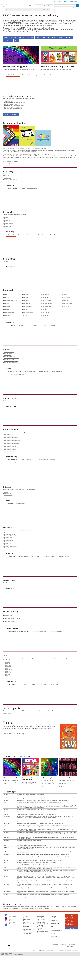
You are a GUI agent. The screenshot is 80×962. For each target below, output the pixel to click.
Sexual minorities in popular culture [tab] (18, 631)
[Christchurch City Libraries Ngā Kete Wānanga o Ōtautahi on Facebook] (6, 915)
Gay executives (26, 295)
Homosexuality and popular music (11, 443)
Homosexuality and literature (10, 439)
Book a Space (54, 9)
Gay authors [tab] (21, 325)
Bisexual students (8, 221)
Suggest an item (26, 919)
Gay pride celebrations (47, 303)
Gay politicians (45, 301)
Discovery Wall (40, 925)
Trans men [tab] (33, 684)
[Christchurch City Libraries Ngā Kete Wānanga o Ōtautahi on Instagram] (6, 920)
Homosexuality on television (10, 451)
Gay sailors (45, 309)
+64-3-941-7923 (69, 924)
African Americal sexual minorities (11, 613)
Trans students (7, 672)
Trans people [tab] (12, 684)
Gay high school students (29, 301)
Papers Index (39, 928)
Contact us (53, 931)
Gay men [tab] (43, 325)
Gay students (45, 313)
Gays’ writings (65, 304)
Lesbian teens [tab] (35, 556)
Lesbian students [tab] (23, 556)
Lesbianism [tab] (11, 556)
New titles (11, 917)
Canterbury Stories (41, 922)
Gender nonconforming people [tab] (50, 75)
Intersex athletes (8, 495)
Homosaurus (8, 906)
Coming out (5, 261)
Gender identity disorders (10, 356)
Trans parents (7, 671)
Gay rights (44, 307)
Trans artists (7, 663)
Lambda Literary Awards (48, 778)
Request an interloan (27, 920)
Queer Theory (6, 582)
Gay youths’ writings (66, 297)
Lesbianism (7, 532)
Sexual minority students (9, 619)
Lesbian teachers (8, 538)
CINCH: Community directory (43, 923)
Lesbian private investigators (10, 535)
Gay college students (9, 310)
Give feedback (54, 936)
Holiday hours (53, 916)
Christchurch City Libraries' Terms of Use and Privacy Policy (65, 944)
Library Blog (11, 919)
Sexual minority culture (9, 621)
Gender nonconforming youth (10, 362)
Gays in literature (65, 300)
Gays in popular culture (67, 303)
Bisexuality (6, 217)
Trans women (7, 674)
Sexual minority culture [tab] (39, 631)
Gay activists (7, 295)
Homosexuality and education (11, 437)
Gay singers (45, 310)
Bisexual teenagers (8, 223)
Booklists (11, 920)
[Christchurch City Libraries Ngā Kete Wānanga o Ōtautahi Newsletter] (6, 925)
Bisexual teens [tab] (42, 235)
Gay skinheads (45, 312)
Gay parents (45, 295)
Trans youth (7, 675)
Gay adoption (7, 298)
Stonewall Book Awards (66, 778)
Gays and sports (65, 298)
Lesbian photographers (9, 534)
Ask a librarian (26, 922)
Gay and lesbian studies (9, 301)
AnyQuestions (54, 934)
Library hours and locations (56, 930)
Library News (12, 922)
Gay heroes (26, 300)
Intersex (6, 492)
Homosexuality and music (10, 442)
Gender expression (8, 353)
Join (3, 9)
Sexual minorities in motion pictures (12, 618)
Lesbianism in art (8, 541)
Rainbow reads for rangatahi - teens (58, 66)
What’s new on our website (42, 931)
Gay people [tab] (11, 325)
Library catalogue (40, 916)
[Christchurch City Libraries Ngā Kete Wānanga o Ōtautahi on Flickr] (6, 918)
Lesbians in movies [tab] (48, 556)
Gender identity (7, 355)
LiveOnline (53, 933)
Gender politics (6, 400)
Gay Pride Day (45, 304)
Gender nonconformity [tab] (14, 371)
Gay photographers (46, 298)
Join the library (26, 916)
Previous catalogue (41, 919)
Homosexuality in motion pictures (11, 448)
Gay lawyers (26, 304)
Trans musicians (8, 669)
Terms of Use (34, 950)
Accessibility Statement (50, 950)
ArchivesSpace (40, 920)
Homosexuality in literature (10, 446)
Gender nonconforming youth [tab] (16, 374)
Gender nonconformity (9, 352)
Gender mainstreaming (9, 359)
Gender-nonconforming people (17, 105)
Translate (76, 948)
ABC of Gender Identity (8, 161)
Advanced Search (76, 7)
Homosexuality (7, 434)
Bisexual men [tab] (30, 235)
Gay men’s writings (27, 310)
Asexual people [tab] (12, 188)
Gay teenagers (45, 315)
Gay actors (6, 297)
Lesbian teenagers (8, 540)
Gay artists (6, 303)
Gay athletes (7, 304)
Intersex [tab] (10, 503)
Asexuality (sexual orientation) (11, 179)
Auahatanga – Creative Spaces (57, 921)
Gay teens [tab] (52, 325)
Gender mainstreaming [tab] (58, 371)
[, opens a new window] (6, 947)
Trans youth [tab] (54, 684)
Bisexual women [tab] (54, 235)
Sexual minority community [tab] (29, 75)
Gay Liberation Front (27, 306)
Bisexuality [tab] (11, 235)
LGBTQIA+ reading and (18, 756)
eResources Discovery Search (43, 926)
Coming (10, 267)
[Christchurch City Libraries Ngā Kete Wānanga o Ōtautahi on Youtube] (6, 922)
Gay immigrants (26, 303)
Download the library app (42, 917)
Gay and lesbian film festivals (10, 300)
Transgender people (9, 728)
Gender (11, 406)
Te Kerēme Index (40, 929)
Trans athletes (7, 665)
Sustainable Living (54, 924)
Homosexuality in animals (10, 445)
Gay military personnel (28, 312)
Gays (5, 294)
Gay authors (7, 306)
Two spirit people (7, 713)
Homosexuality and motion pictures (12, 440)
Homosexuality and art (9, 436)
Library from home (40, 932)
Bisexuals (6, 218)
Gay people (45, 297)
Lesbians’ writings (8, 547)
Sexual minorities (11, 101)
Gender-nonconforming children (11, 361)
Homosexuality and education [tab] (47, 459)
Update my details (26, 917)
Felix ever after (27, 726)
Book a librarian (26, 927)
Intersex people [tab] (20, 503)
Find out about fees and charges (29, 932)
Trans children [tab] (23, 684)
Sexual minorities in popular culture (12, 616)
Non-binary (47, 728)
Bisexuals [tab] (20, 235)
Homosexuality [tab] (12, 459)
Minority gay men (65, 306)
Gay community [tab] (32, 325)
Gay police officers (46, 300)
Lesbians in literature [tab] (63, 556)
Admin (10, 923)
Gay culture (25, 294)
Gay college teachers (9, 312)
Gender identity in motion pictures (11, 358)
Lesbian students (8, 537)
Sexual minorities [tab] (13, 75)
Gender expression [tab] (30, 371)
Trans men (6, 668)
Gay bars (6, 307)
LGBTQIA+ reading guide (15, 66)
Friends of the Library (55, 923)
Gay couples (7, 315)
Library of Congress (14, 22)
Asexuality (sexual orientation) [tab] (29, 188)
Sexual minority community (19, 102)
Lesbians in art (7, 543)
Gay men (25, 309)
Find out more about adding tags (13, 734)
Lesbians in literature (9, 544)
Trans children (7, 666)
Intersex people (7, 493)
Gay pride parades (46, 306)
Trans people (7, 662)
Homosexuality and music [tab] (15, 463)
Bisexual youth (7, 226)
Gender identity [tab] (43, 371)
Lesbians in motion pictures (10, 546)
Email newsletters (12, 916)
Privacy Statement (41, 950)
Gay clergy (6, 309)
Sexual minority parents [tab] (56, 631)
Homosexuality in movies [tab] (27, 459)
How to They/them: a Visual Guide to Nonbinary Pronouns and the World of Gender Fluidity (23, 154)
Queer (11, 588)
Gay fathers (25, 297)
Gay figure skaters (27, 298)
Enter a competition (27, 933)
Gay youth (64, 295)
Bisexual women (8, 224)
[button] (57, 1)
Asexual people (7, 178)
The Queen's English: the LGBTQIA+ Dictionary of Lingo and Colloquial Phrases (21, 148)
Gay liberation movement (28, 307)
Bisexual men (7, 220)
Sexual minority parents (9, 622)
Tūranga (52, 926)
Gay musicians (26, 316)
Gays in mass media (66, 301)
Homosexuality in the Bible (10, 449)
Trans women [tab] (43, 684)
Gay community (7, 313)
